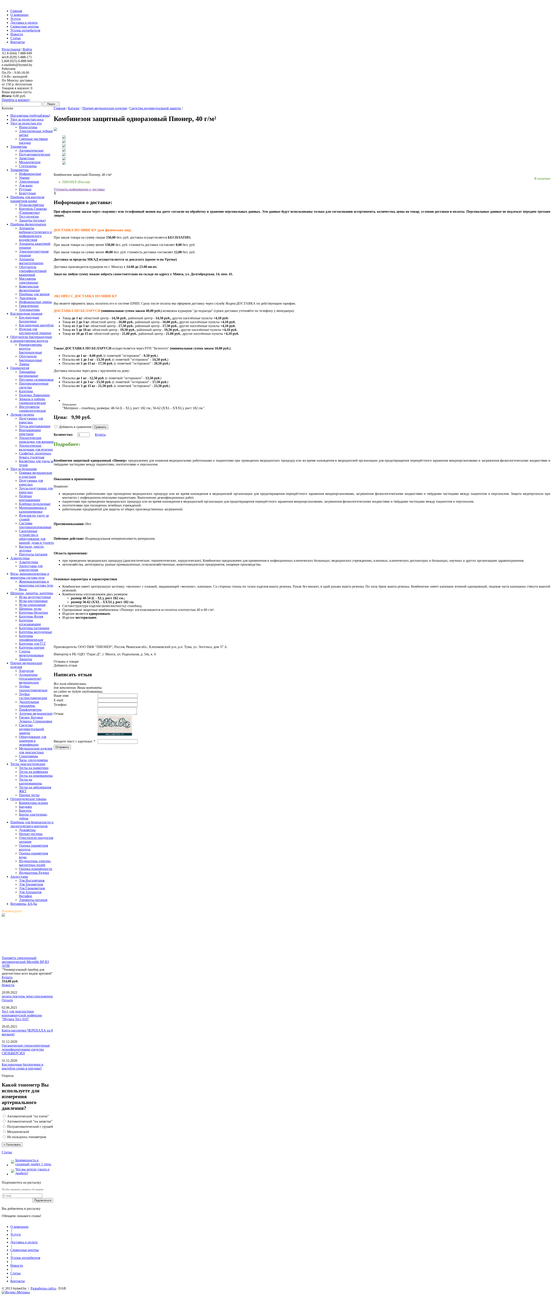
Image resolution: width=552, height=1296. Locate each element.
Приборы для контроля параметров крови (27, 199)
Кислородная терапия (26, 313)
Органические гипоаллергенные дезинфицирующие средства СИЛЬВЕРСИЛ (26, 1049)
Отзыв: (59, 714)
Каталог (74, 108)
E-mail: (59, 700)
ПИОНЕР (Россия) (76, 182)
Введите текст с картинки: (74, 741)
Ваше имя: (61, 695)
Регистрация (11, 49)
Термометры (19, 170)
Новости (8, 985)
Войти (27, 49)
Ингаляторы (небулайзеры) (30, 115)
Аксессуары (19, 876)
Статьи (7, 1152)
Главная (59, 108)
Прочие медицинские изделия (104, 108)
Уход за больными (23, 469)
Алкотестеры (20, 558)
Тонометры (18, 146)
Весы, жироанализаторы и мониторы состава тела (29, 575)
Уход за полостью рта (26, 123)
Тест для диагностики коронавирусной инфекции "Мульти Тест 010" (22, 1015)
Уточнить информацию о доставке (79, 189)
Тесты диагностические (27, 764)
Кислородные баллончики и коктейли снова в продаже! (22, 1066)
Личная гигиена (22, 414)
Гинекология (19, 368)
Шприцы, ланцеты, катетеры (31, 593)
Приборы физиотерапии (28, 224)
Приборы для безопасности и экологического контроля (31, 824)
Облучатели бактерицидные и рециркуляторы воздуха (31, 339)
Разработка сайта (43, 1288)
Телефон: (60, 704)
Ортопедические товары (28, 799)
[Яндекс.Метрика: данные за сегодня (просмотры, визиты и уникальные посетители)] (16, 1292)
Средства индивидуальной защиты (155, 108)
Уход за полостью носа (27, 119)
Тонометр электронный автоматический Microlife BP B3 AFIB (25, 961)
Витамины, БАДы (23, 904)
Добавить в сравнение (75, 427)
